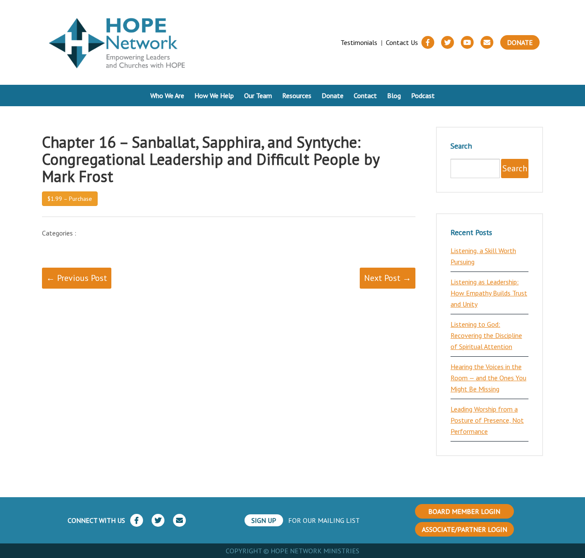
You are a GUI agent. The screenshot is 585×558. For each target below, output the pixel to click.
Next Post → (387, 277)
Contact (365, 95)
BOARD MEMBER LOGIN (464, 511)
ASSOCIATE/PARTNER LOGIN (464, 529)
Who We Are (167, 95)
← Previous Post (76, 277)
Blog (394, 95)
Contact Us (402, 42)
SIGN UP (263, 520)
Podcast (423, 95)
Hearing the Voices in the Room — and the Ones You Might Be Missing (488, 377)
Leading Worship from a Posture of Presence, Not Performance (487, 420)
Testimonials (358, 42)
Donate (520, 42)
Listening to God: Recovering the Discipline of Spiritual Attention (486, 335)
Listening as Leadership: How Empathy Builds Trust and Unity (489, 293)
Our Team (258, 95)
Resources (296, 95)
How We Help (214, 95)
